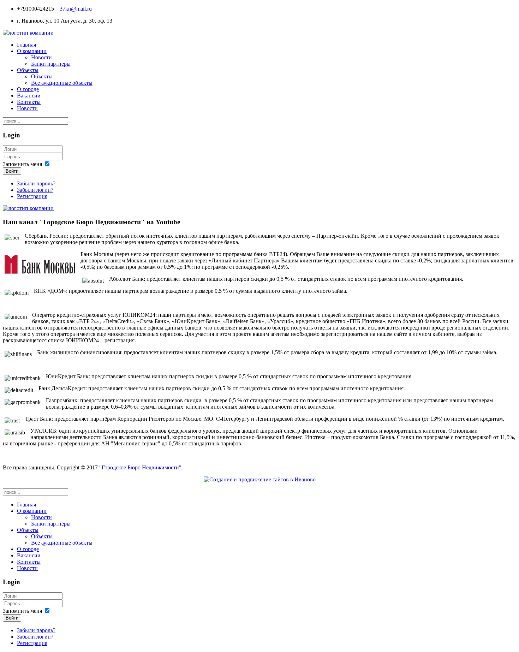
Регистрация (32, 196)
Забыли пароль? (36, 183)
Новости (41, 57)
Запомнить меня (22, 164)
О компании (32, 51)
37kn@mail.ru (76, 9)
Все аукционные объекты (62, 83)
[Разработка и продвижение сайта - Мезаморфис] (260, 479)
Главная (26, 45)
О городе (28, 89)
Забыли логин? (35, 190)
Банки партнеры (51, 64)
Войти (12, 171)
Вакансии (29, 96)
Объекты (27, 70)
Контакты (29, 102)
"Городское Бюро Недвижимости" (140, 467)
